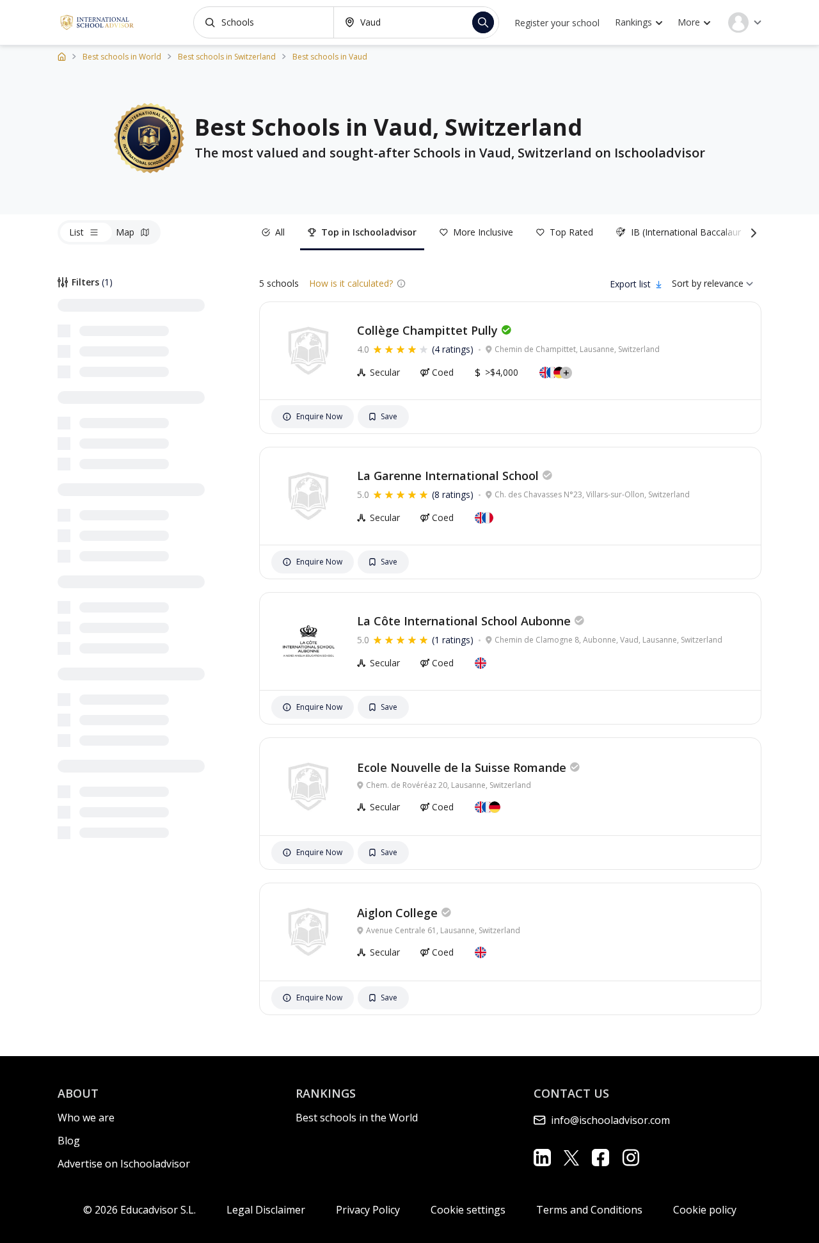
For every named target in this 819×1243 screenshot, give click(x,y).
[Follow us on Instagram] (630, 1157)
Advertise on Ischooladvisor (124, 1164)
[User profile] (744, 22)
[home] (62, 56)
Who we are (86, 1118)
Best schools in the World (357, 1118)
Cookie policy (704, 1210)
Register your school (557, 23)
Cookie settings (468, 1210)
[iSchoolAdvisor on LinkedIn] (542, 1157)
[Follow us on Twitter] (571, 1157)
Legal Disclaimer (266, 1210)
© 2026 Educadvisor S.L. (139, 1210)
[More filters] (751, 232)
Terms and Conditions (589, 1210)
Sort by (686, 283)
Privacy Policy (368, 1210)
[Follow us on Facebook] (600, 1157)
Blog (69, 1141)
